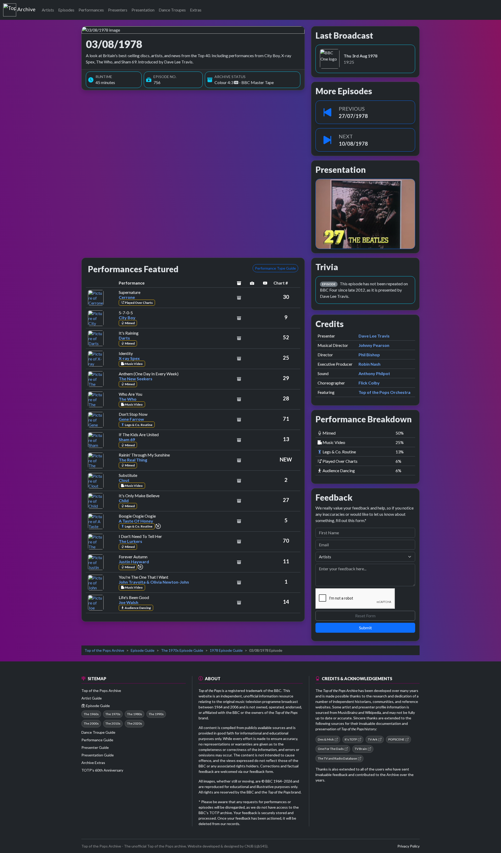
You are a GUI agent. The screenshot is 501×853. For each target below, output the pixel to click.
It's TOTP (351, 739)
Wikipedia (373, 712)
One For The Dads (331, 749)
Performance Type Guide (275, 268)
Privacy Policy (408, 846)
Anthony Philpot (374, 373)
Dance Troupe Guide (98, 732)
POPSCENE (396, 739)
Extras (195, 9)
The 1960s (91, 714)
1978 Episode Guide (226, 650)
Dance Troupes (172, 9)
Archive (26, 8)
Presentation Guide (97, 755)
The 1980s (134, 714)
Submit (365, 627)
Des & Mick (326, 739)
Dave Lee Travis (374, 335)
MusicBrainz (347, 712)
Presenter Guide (95, 747)
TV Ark (372, 739)
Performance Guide (97, 740)
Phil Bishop (369, 354)
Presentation (143, 9)
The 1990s (156, 714)
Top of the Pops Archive (104, 650)
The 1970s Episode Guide (182, 650)
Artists (48, 9)
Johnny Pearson (374, 345)
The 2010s (112, 723)
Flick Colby (369, 382)
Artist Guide (91, 698)
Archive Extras (93, 762)
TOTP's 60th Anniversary (102, 770)
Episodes (66, 9)
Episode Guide (142, 650)
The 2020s (134, 723)
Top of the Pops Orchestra (384, 392)
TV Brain (361, 749)
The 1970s (112, 714)
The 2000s (91, 723)
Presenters (117, 9)
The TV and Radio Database (337, 758)
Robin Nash (369, 364)
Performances (91, 9)
